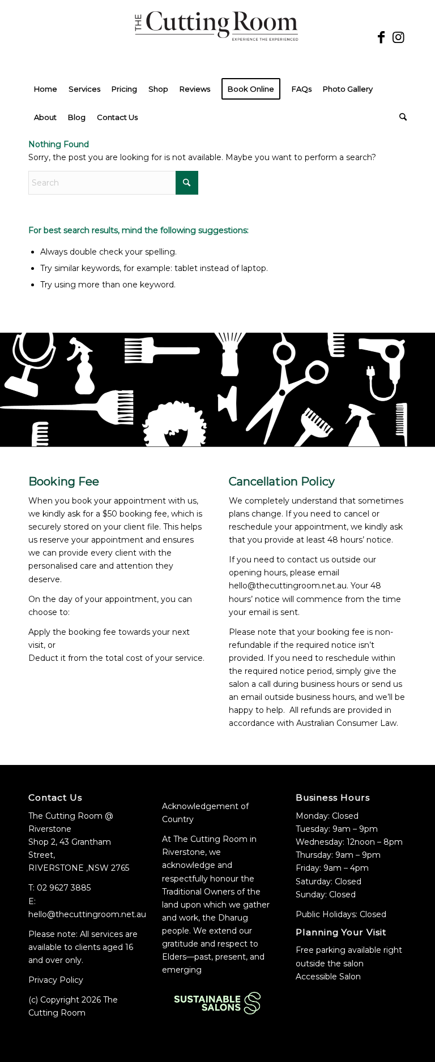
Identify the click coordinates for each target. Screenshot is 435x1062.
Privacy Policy (55, 980)
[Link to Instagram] (398, 37)
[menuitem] (45, 89)
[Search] (400, 117)
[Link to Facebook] (381, 37)
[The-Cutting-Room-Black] (217, 37)
